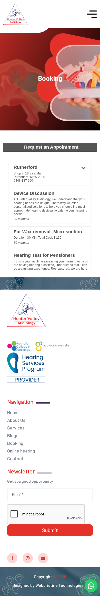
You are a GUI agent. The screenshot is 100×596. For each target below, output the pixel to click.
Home (13, 412)
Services (16, 428)
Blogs (12, 435)
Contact (15, 458)
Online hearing (21, 451)
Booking (15, 443)
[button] (92, 14)
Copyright (50, 576)
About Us (16, 420)
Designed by (48, 585)
